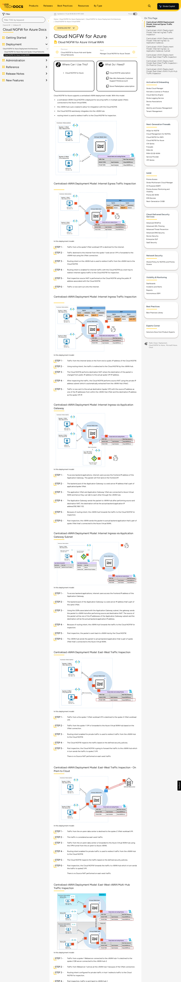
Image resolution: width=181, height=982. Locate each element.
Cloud (151, 347)
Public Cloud (153, 343)
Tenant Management (154, 111)
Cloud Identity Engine (154, 95)
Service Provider (152, 157)
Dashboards (150, 284)
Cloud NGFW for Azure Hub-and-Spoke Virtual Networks (24, 52)
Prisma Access (151, 179)
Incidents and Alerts (154, 287)
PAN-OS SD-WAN (153, 153)
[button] (179, 786)
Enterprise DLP (152, 239)
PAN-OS (149, 150)
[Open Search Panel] (149, 6)
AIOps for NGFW (152, 131)
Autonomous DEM (153, 293)
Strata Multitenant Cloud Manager (159, 183)
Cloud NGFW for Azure (155, 140)
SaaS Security (151, 243)
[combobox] (23, 20)
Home (56, 19)
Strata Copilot (169, 6)
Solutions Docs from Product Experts (160, 332)
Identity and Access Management (159, 108)
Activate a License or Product (157, 92)
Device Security (152, 236)
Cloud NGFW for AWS (154, 137)
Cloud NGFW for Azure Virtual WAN (17, 55)
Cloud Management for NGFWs (158, 134)
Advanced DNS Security (155, 233)
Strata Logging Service (155, 98)
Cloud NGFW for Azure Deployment (71, 19)
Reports (149, 290)
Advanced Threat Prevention (157, 229)
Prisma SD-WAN (152, 195)
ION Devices (151, 198)
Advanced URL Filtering (155, 226)
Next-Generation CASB (155, 201)
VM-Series (150, 160)
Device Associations (154, 102)
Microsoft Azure (171, 345)
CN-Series (150, 144)
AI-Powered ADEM (153, 186)
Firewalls (149, 147)
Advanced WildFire (153, 223)
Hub (148, 105)
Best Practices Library (154, 313)
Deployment (163, 343)
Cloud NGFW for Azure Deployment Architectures (20, 49)
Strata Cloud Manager (154, 88)
